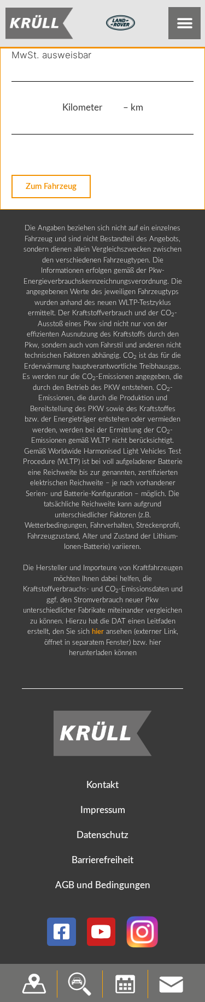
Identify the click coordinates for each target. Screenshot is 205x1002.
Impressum (102, 810)
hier (98, 632)
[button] (184, 23)
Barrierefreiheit (102, 860)
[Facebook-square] (61, 932)
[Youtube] (101, 932)
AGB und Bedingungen (102, 885)
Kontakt (102, 785)
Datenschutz (102, 835)
